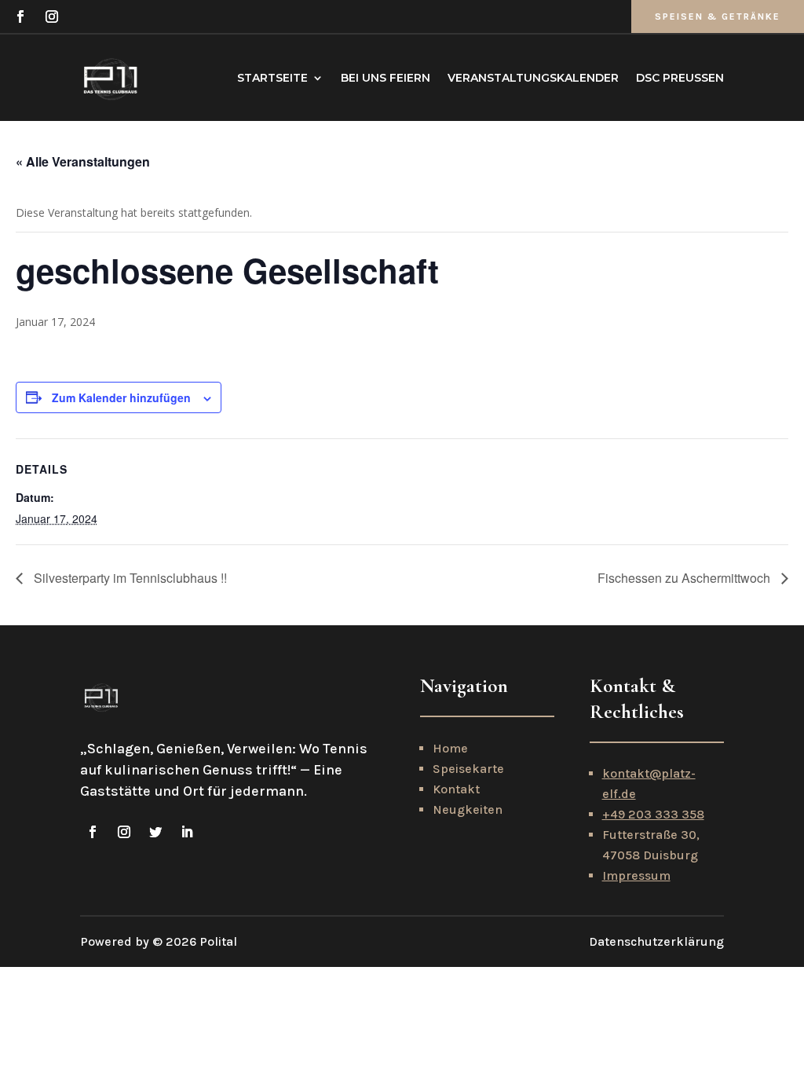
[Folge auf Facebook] (20, 16)
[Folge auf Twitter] (155, 831)
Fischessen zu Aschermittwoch (685, 578)
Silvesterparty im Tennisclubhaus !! (129, 578)
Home (450, 748)
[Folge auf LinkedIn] (186, 831)
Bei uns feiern (385, 78)
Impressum (636, 875)
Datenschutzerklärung (656, 941)
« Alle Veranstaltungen (83, 161)
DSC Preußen (680, 78)
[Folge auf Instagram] (51, 16)
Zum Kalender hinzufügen (121, 397)
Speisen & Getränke (717, 16)
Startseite (272, 78)
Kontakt (456, 789)
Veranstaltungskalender (533, 78)
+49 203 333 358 (653, 814)
